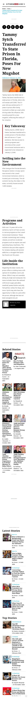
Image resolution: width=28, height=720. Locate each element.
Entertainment (16, 622)
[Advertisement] (15, 22)
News (8, 8)
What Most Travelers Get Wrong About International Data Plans (17, 590)
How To (14, 534)
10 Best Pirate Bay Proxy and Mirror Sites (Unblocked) (18, 692)
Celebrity (15, 636)
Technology (15, 568)
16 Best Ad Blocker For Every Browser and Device (18, 677)
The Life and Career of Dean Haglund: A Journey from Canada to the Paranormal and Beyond (18, 644)
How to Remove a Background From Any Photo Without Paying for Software (18, 540)
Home (4, 8)
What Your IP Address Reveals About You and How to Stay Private (18, 606)
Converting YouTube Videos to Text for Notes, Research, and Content (18, 573)
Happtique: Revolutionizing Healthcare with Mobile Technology (18, 662)
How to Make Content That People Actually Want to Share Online (18, 556)
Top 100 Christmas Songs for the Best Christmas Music (18, 626)
